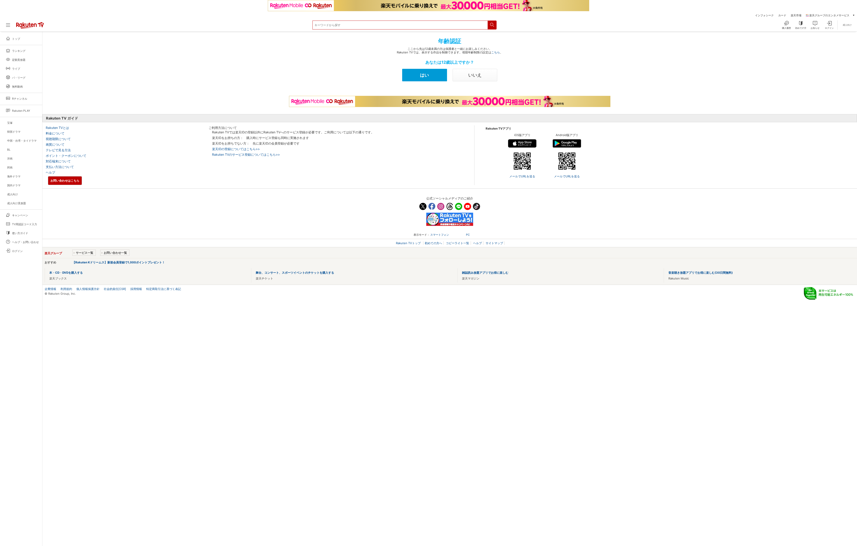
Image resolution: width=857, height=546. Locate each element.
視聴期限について (58, 139)
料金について (55, 133)
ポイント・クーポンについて (66, 156)
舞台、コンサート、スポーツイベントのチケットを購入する (295, 272)
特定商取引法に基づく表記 (163, 289)
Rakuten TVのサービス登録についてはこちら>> (246, 154)
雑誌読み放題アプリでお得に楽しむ (485, 272)
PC (468, 234)
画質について (55, 144)
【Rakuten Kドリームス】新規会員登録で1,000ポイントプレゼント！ (118, 262)
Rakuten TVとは (57, 128)
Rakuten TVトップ (409, 243)
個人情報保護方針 (88, 289)
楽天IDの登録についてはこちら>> (236, 149)
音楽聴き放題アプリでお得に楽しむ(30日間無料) (700, 272)
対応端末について (58, 161)
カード (782, 15)
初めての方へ (433, 243)
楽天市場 (796, 15)
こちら (495, 52)
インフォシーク (764, 15)
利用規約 (66, 289)
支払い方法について (60, 167)
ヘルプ (50, 172)
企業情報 (50, 289)
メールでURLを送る (522, 176)
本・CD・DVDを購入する (66, 272)
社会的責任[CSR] (115, 289)
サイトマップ (494, 243)
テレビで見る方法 (58, 150)
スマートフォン (439, 234)
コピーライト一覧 (457, 243)
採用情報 (136, 289)
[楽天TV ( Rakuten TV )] (30, 27)
